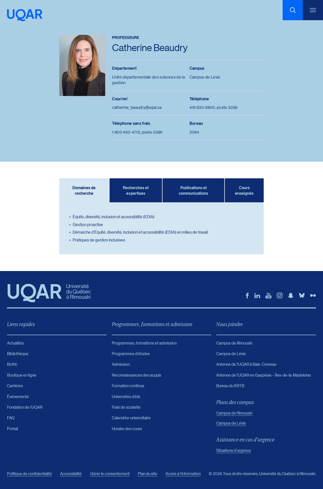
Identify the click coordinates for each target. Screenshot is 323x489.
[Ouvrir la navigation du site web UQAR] (313, 10)
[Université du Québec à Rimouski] (24, 15)
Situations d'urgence (233, 450)
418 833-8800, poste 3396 (214, 107)
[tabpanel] (161, 228)
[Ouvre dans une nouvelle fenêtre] (247, 295)
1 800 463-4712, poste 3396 (137, 132)
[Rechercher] (293, 10)
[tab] (84, 190)
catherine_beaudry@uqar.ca (137, 107)
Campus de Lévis (231, 423)
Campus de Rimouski (234, 412)
